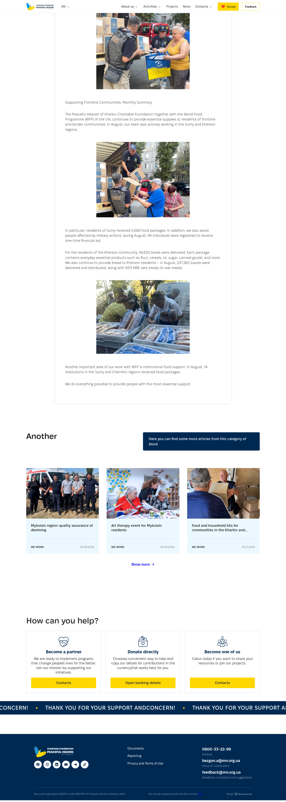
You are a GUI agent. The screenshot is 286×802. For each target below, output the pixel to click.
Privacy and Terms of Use (145, 763)
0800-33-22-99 (216, 749)
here (200, 794)
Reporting (134, 755)
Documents (135, 748)
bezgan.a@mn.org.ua (221, 760)
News (187, 6)
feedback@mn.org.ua (221, 772)
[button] (65, 6)
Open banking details (143, 683)
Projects (172, 6)
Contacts (63, 683)
